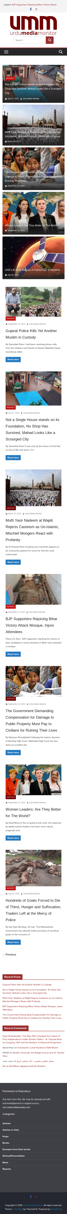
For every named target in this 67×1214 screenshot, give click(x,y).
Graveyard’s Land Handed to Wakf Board (37, 1050)
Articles (10, 85)
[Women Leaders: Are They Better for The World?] (33, 216)
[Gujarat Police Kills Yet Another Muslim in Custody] (33, 305)
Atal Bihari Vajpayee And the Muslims (27, 1069)
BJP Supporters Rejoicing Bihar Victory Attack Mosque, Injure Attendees (31, 628)
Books (5, 1146)
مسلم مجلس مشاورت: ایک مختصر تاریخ (35, 1064)
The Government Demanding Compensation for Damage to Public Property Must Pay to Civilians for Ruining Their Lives (33, 179)
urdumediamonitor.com (18, 1110)
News (5, 1165)
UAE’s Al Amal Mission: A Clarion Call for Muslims (32, 273)
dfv (3, 1069)
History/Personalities (13, 1158)
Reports (10, 321)
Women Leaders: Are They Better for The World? (32, 228)
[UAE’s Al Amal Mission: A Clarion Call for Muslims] (33, 260)
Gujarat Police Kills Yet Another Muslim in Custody (27, 987)
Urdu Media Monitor (32, 101)
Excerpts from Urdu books (16, 1152)
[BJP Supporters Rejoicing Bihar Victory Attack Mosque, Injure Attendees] (33, 592)
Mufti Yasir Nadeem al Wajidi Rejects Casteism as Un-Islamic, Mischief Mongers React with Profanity (32, 137)
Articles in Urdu (10, 1132)
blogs (5, 1139)
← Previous (9, 957)
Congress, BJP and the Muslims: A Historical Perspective (33, 1045)
